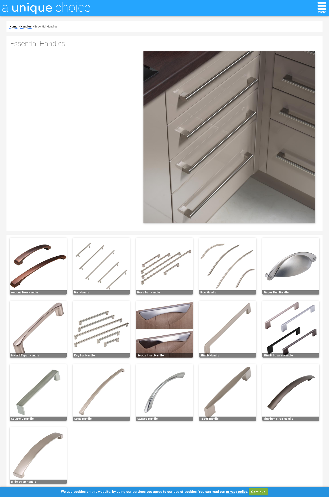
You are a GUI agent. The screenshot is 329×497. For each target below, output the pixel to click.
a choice (46, 7)
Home (13, 26)
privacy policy (236, 492)
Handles (26, 26)
